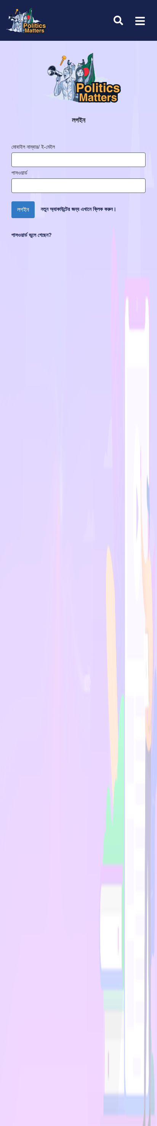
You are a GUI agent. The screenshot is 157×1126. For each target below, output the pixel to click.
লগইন (23, 209)
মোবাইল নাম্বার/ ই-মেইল (33, 146)
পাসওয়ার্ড (19, 172)
